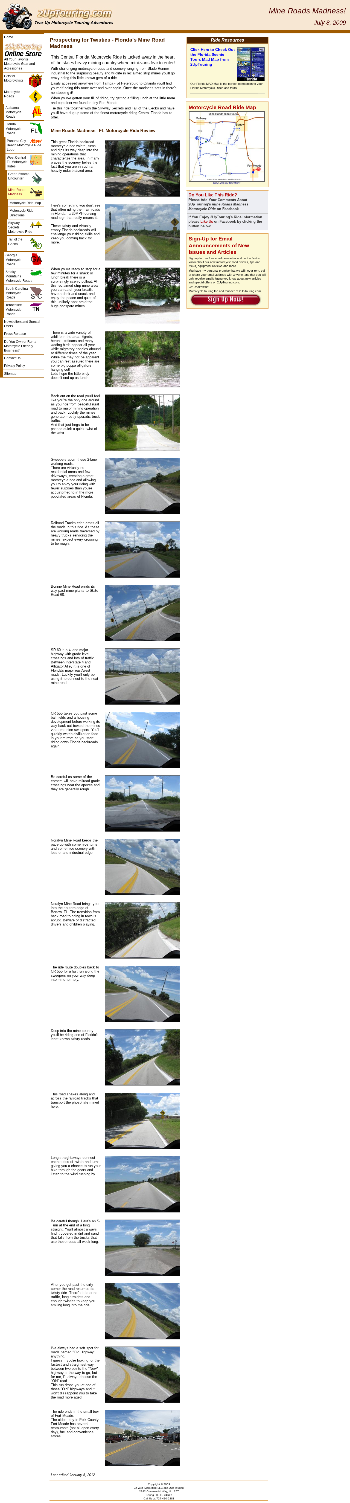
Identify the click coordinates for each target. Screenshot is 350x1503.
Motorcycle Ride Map (25, 203)
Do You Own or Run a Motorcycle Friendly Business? (20, 346)
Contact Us (12, 358)
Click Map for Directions (227, 183)
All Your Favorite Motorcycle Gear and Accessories (19, 63)
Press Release (15, 334)
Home (8, 37)
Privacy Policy (14, 366)
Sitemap (10, 374)
